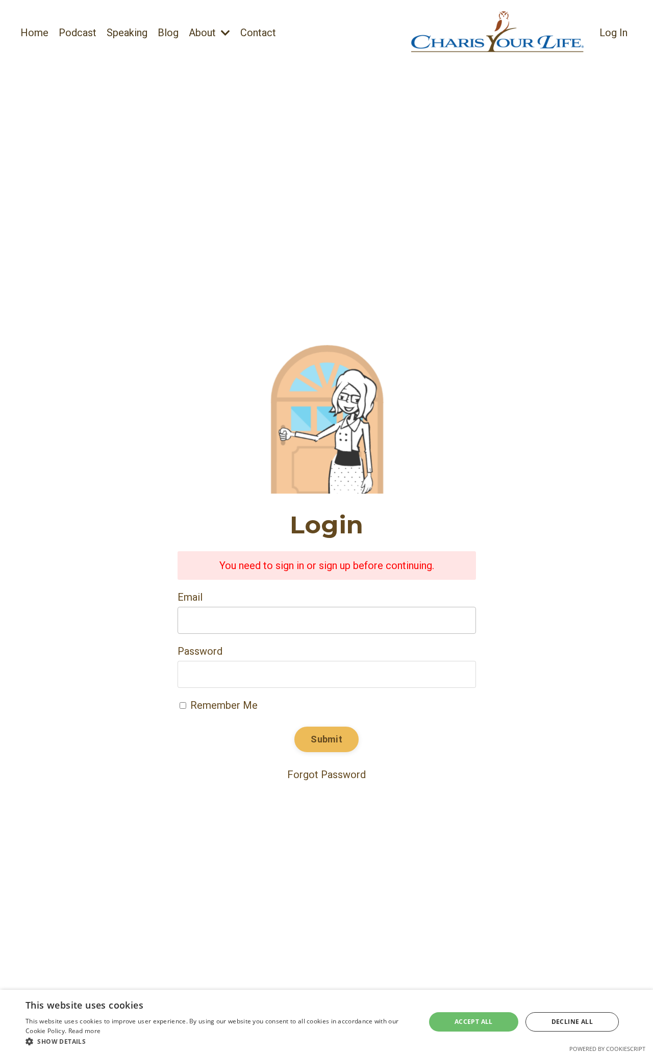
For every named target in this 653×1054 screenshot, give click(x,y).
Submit (326, 739)
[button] (220, 1041)
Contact (258, 33)
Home (34, 33)
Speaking (127, 33)
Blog (168, 33)
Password (200, 651)
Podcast (77, 33)
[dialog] (326, 1022)
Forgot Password (326, 774)
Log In (613, 33)
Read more (84, 1030)
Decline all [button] (572, 1021)
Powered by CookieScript (607, 1048)
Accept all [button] (474, 1021)
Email (190, 597)
